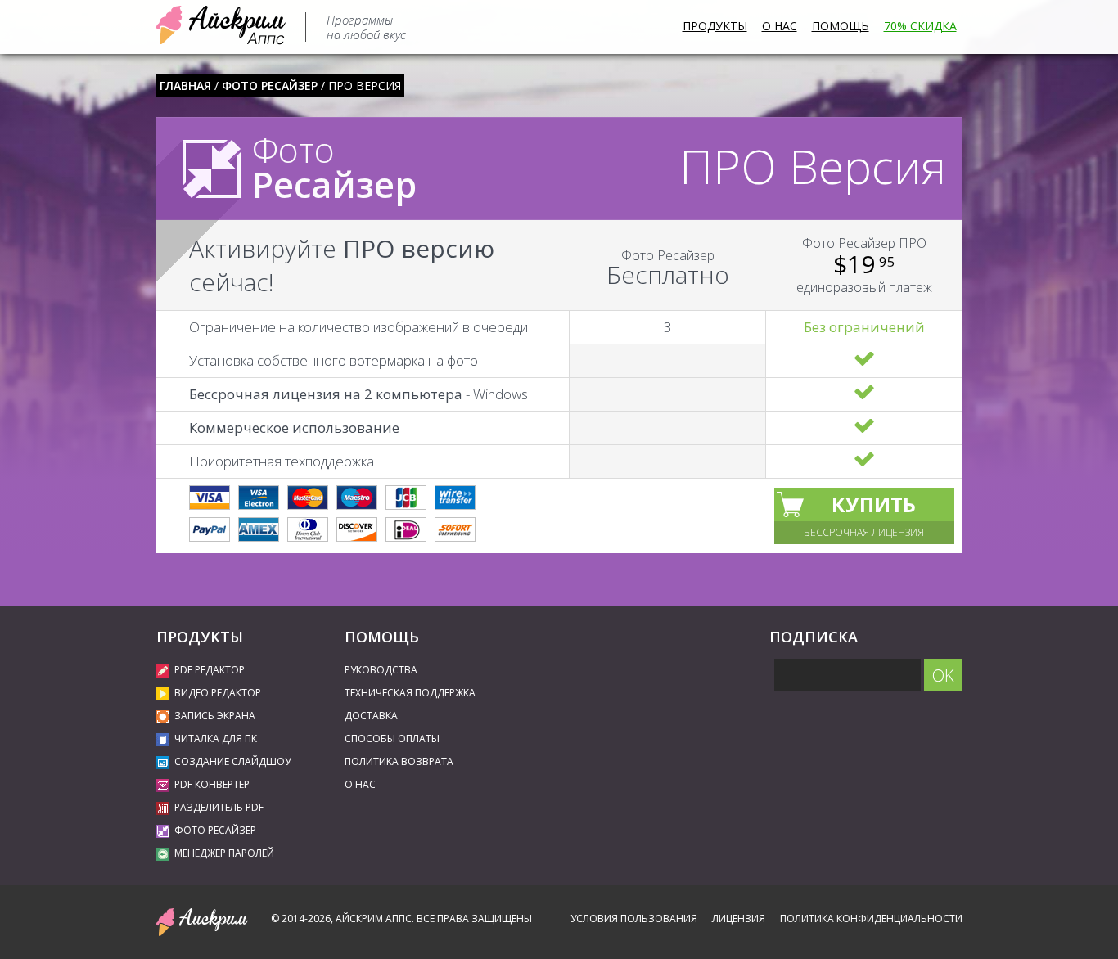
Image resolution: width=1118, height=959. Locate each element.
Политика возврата (399, 761)
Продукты (715, 26)
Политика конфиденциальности (871, 918)
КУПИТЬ (874, 504)
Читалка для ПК (215, 738)
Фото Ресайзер (270, 85)
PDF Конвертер (212, 784)
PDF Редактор (209, 670)
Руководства (381, 670)
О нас (779, 26)
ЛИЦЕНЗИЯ (738, 918)
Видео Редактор (217, 693)
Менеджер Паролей (224, 853)
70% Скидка (920, 26)
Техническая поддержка (410, 693)
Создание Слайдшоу (232, 761)
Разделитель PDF (219, 807)
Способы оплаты (392, 738)
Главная (185, 85)
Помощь (840, 26)
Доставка (371, 716)
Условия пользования (633, 918)
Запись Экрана (214, 716)
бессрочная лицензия (864, 532)
